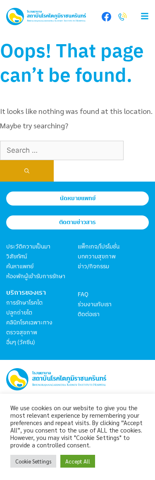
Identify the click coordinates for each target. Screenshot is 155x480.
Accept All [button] (77, 461)
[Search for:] (62, 149)
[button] (140, 16)
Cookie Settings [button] (33, 461)
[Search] (27, 171)
